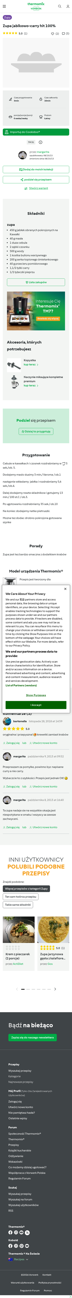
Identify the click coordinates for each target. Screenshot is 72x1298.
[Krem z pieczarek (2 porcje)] (19, 930)
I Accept (36, 704)
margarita (43, 152)
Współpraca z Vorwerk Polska (26, 1173)
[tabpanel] (36, 955)
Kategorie (14, 1076)
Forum (12, 1127)
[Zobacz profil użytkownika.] (22, 155)
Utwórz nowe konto (20, 1107)
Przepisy (13, 1064)
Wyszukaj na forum (20, 1199)
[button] (4, 6)
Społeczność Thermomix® (24, 1133)
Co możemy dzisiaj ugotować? (27, 1167)
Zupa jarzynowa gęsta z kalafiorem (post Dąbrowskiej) (53, 956)
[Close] (65, 589)
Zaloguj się (15, 1101)
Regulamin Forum (19, 1178)
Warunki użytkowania (22, 1282)
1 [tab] (23, 989)
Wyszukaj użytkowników (23, 1205)
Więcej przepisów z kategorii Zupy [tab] (26, 888)
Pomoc (48, 1290)
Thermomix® (16, 1139)
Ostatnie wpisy (17, 1118)
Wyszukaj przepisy (19, 1070)
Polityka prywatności (49, 1282)
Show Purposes (36, 695)
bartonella (20, 721)
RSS (10, 1210)
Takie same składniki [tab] (18, 904)
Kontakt (46, 1274)
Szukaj (12, 1187)
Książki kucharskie (19, 1150)
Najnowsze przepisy (20, 1082)
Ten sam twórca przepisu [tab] (20, 896)
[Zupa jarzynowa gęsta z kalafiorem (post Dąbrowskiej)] (53, 930)
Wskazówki (15, 1161)
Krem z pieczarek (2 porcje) (18, 956)
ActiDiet (18, 963)
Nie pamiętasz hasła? (21, 1112)
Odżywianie (15, 1156)
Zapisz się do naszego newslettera (32, 1037)
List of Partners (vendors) (21, 685)
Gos (50, 963)
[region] (36, 649)
